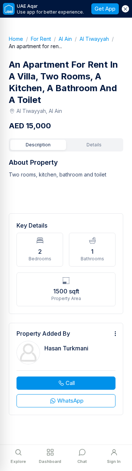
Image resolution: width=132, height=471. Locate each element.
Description (38, 144)
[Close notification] (125, 9)
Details (94, 144)
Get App (105, 8)
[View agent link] (66, 369)
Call (70, 382)
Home (20, 39)
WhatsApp (70, 400)
